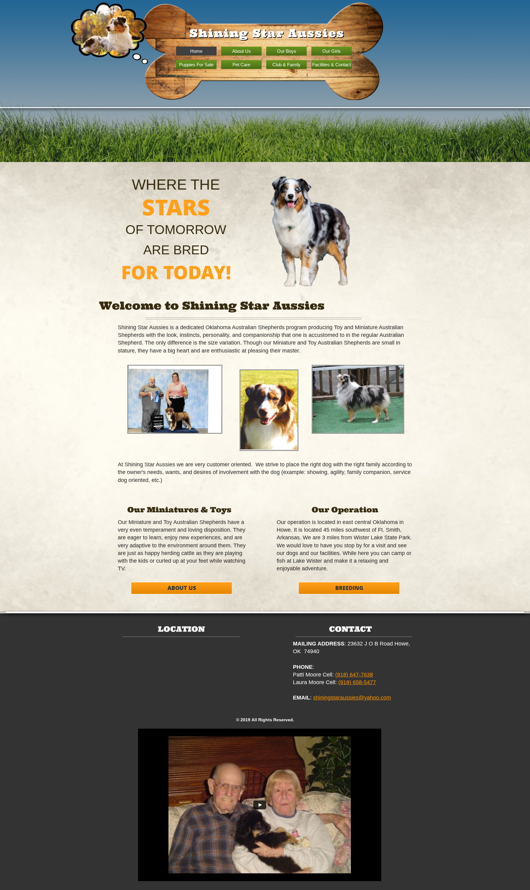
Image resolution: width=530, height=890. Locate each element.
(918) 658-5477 (357, 682)
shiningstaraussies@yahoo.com (352, 698)
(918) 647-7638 (354, 675)
